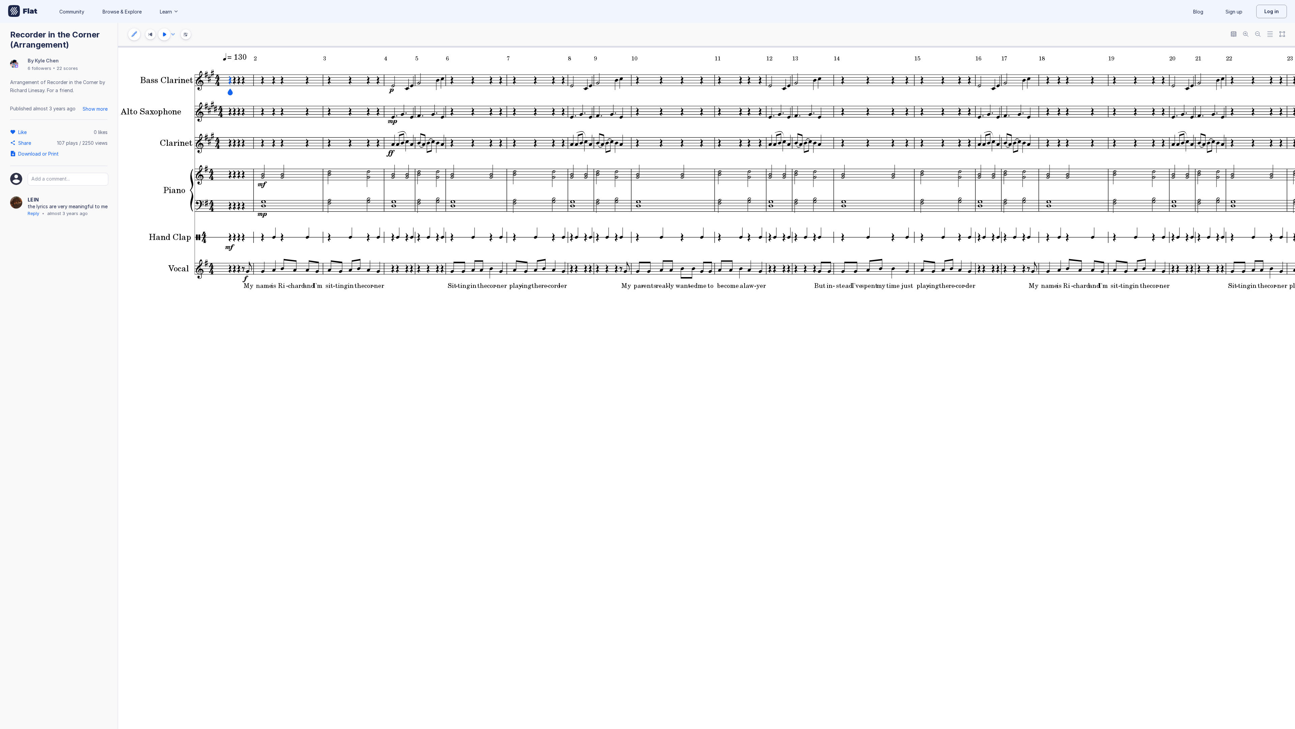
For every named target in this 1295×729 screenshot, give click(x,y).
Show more (95, 109)
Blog (1198, 12)
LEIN (33, 199)
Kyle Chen (47, 60)
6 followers (39, 68)
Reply (33, 213)
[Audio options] (173, 34)
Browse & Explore (122, 12)
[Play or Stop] (164, 34)
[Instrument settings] (134, 34)
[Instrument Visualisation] (186, 34)
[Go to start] (150, 34)
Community (71, 12)
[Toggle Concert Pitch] (1234, 34)
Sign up (1234, 12)
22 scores (67, 68)
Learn (166, 12)
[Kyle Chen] (14, 64)
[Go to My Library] (22, 11)
